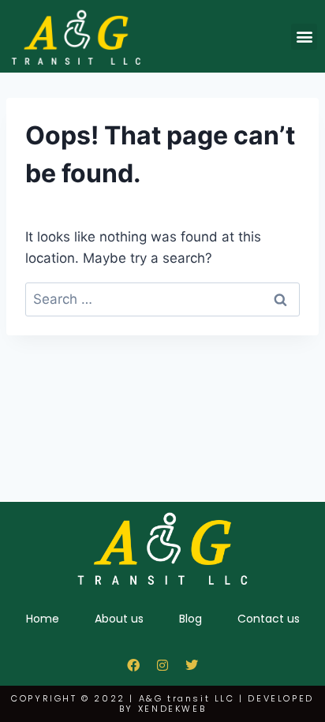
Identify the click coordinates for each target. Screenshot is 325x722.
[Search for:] (162, 299)
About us (119, 619)
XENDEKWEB (172, 708)
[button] (304, 37)
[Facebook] (133, 665)
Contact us (268, 619)
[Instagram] (162, 665)
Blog (190, 619)
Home (42, 619)
